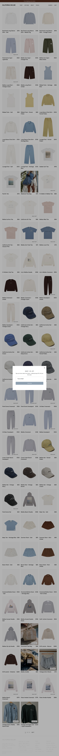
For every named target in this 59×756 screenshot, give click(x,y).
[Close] (44, 368)
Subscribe (29, 383)
